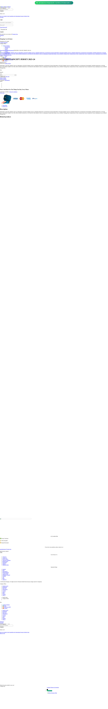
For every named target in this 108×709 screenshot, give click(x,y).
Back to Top (2, 633)
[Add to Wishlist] (1, 73)
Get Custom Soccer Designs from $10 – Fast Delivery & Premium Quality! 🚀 (55, 2)
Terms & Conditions (13, 91)
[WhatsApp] (47, 690)
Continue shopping (4, 42)
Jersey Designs (6, 50)
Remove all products (55, 687)
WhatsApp (50, 690)
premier (5, 16)
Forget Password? (3, 27)
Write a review (8, 63)
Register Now (15, 34)
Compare (48, 687)
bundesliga (12, 16)
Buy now (7, 76)
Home (1, 50)
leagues (22, 16)
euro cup (1, 16)
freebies (25, 16)
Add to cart (2, 76)
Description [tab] (4, 105)
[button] (0, 51)
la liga (8, 16)
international (18, 16)
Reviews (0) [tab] (4, 106)
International (11, 50)
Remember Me (4, 29)
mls (14, 16)
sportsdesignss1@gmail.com (5, 549)
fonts (28, 16)
